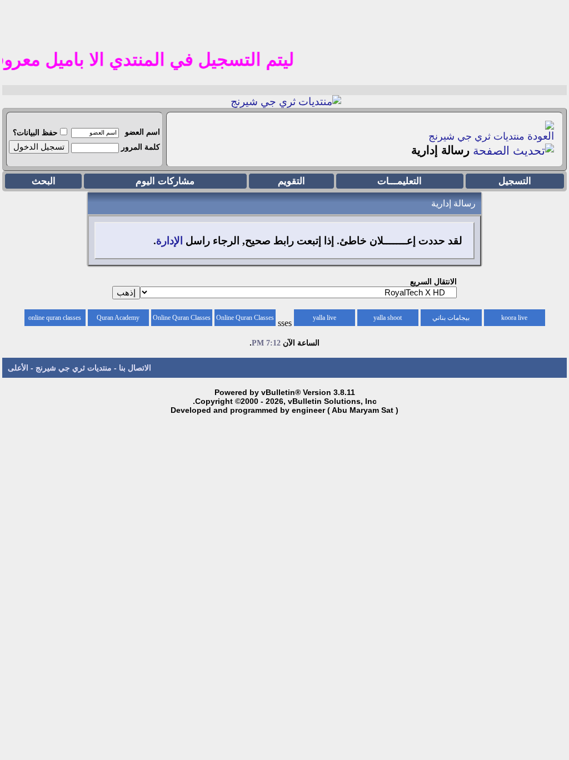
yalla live (324, 318)
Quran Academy (118, 318)
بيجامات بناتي (451, 318)
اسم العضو (142, 131)
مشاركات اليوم (165, 181)
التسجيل (514, 181)
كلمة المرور (140, 146)
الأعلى (18, 367)
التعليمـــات (399, 181)
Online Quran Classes (182, 318)
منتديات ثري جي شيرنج (476, 136)
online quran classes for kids (54, 320)
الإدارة (169, 240)
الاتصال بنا (135, 367)
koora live (514, 318)
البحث (44, 181)
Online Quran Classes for (245, 320)
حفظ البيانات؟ (35, 132)
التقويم (291, 181)
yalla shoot (387, 318)
